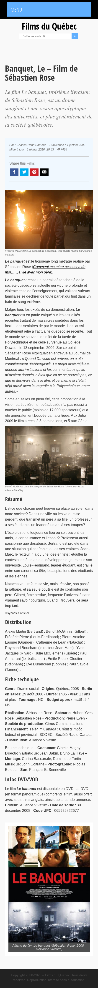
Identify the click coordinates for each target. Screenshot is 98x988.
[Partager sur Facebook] (14, 172)
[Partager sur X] (24, 172)
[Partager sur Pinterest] (34, 172)
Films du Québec (49, 26)
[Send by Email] (44, 172)
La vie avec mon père (33, 272)
